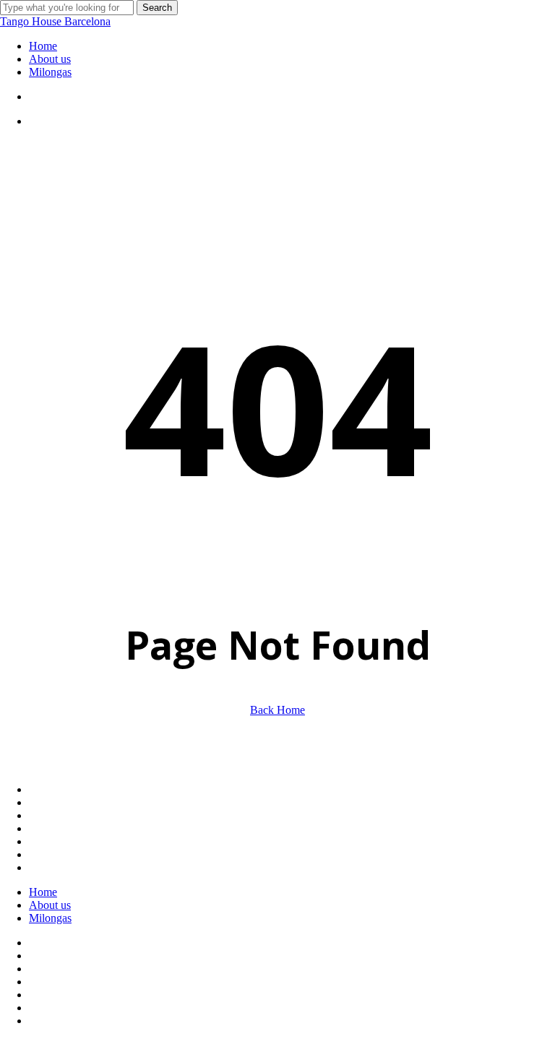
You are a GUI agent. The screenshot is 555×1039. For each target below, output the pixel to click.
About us (50, 905)
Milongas (50, 918)
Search (157, 7)
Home (43, 892)
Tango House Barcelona (55, 21)
